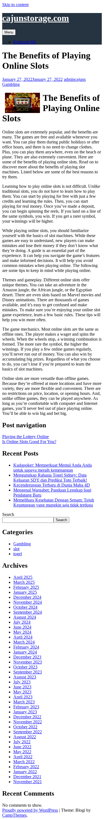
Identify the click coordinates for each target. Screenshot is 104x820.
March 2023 (24, 702)
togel (17, 553)
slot (16, 548)
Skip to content (15, 4)
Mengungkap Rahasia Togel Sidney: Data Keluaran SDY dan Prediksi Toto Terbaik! (50, 477)
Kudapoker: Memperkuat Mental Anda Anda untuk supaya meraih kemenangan (52, 467)
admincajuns (75, 79)
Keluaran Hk (24, 42)
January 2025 (25, 592)
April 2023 (22, 697)
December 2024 (27, 597)
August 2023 (24, 677)
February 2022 (26, 766)
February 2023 (26, 707)
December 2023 (27, 657)
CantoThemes (14, 815)
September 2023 (27, 672)
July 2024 (22, 622)
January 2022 (25, 771)
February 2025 (26, 587)
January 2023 (25, 712)
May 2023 (22, 692)
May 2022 (22, 751)
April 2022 (22, 756)
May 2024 (22, 632)
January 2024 (25, 652)
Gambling (11, 84)
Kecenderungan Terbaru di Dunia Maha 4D (51, 485)
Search (8, 514)
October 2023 (25, 667)
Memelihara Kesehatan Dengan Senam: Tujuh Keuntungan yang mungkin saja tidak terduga (53, 502)
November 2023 (27, 662)
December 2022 (27, 716)
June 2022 (22, 746)
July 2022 (22, 741)
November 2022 (27, 721)
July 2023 (22, 682)
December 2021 (27, 776)
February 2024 (26, 647)
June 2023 (22, 687)
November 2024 (27, 602)
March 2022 (24, 761)
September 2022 (27, 731)
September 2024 (27, 612)
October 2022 (25, 726)
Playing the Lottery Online (25, 436)
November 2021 (27, 781)
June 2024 (22, 627)
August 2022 (24, 736)
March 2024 (24, 642)
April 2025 (22, 577)
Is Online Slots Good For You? (29, 441)
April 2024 (22, 637)
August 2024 (24, 617)
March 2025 (24, 582)
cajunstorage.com (35, 18)
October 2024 (25, 607)
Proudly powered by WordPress (30, 810)
